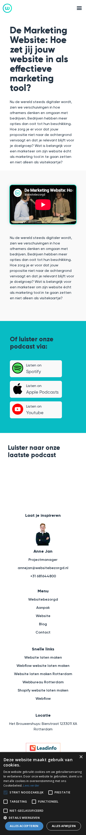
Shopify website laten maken (43, 690)
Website (43, 616)
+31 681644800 (43, 576)
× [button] (81, 757)
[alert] (43, 793)
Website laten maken (43, 657)
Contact (43, 632)
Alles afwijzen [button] (64, 826)
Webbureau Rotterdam (43, 682)
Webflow (43, 698)
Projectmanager (43, 559)
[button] (78, 8)
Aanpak (43, 607)
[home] (7, 8)
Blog (43, 624)
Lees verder (31, 785)
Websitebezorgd (43, 599)
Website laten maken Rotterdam (43, 674)
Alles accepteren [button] (24, 826)
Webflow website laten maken (43, 665)
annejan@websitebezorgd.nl (43, 568)
